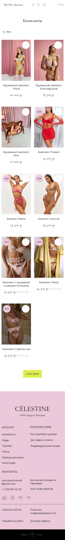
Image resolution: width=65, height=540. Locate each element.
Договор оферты (40, 521)
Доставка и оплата (42, 440)
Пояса (5, 451)
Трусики (7, 445)
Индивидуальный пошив (45, 446)
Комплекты (8, 434)
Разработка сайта (12, 521)
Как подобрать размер (43, 434)
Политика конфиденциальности (43, 511)
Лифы (5, 440)
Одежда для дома (13, 457)
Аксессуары (9, 462)
